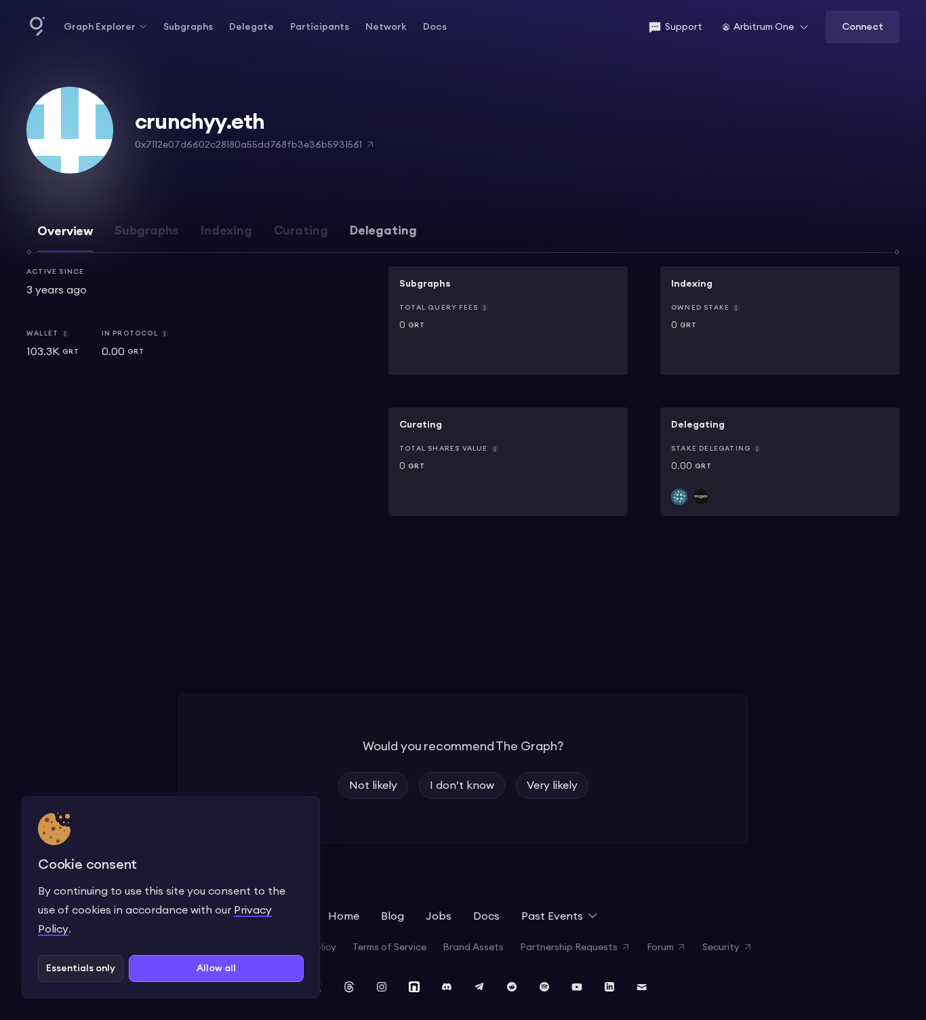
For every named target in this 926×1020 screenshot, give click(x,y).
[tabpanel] (463, 396)
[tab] (65, 237)
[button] (105, 27)
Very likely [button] (552, 785)
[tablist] (463, 237)
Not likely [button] (373, 785)
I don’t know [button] (462, 785)
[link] (508, 320)
